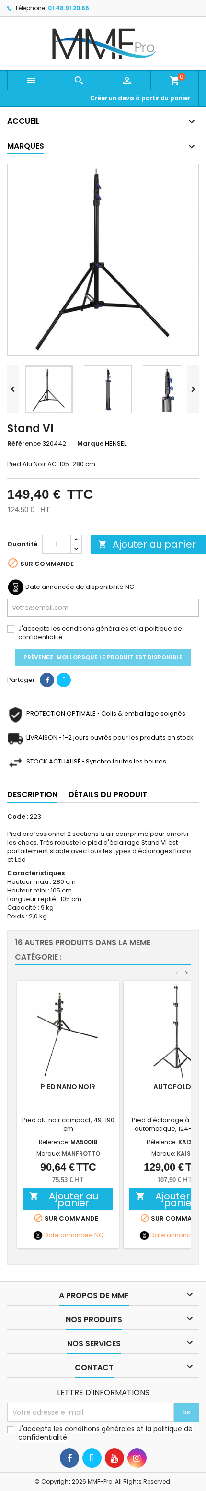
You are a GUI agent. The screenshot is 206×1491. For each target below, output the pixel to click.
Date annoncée (68, 1235)
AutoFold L (174, 1087)
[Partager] (47, 680)
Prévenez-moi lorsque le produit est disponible (103, 657)
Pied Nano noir (68, 1087)
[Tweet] (64, 680)
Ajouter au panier (147, 544)
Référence (24, 443)
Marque (90, 443)
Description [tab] (32, 794)
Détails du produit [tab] (108, 794)
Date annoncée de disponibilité (74, 587)
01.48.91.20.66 (68, 8)
